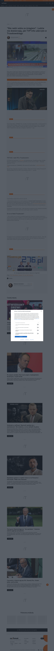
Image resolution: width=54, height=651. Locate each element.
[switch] (37, 324)
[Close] (41, 311)
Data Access (27, 339)
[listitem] (27, 322)
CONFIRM (20, 336)
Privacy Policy (32, 339)
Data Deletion (22, 339)
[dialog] (27, 325)
